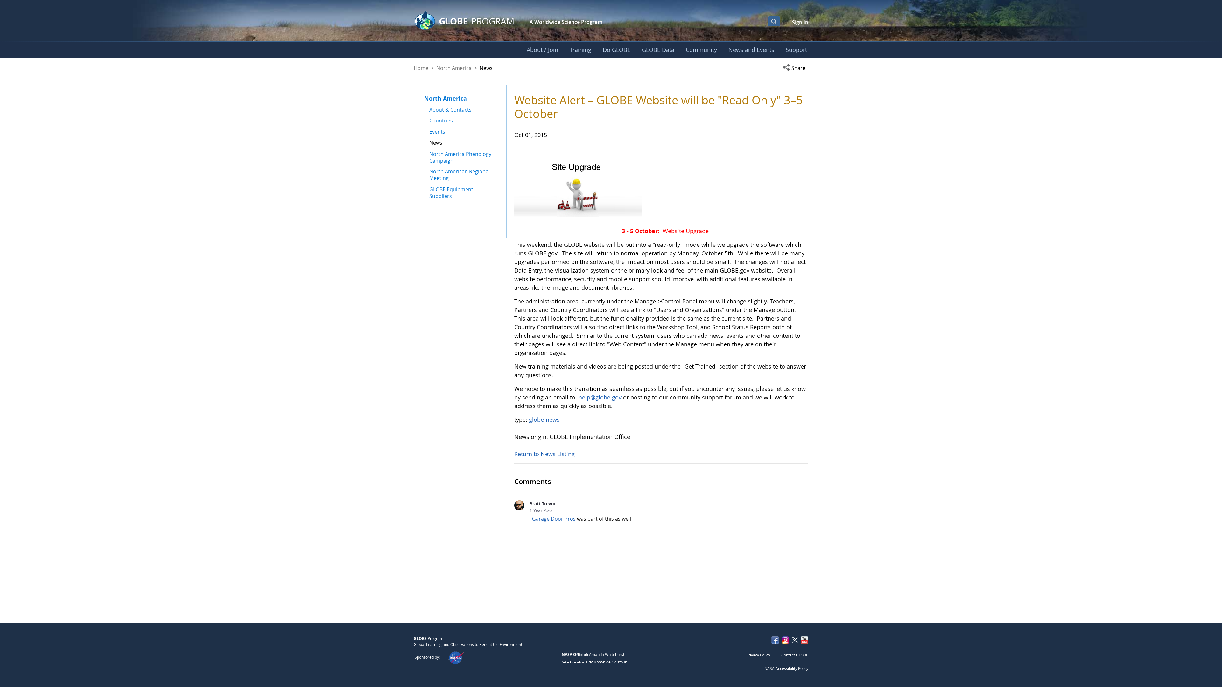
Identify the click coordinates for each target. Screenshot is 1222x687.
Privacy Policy (758, 654)
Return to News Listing (544, 454)
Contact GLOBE (794, 654)
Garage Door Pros (554, 518)
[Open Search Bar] (774, 21)
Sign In (800, 22)
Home (421, 68)
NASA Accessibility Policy (786, 668)
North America (454, 68)
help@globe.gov (600, 397)
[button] (795, 68)
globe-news (544, 419)
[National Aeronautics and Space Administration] (456, 657)
